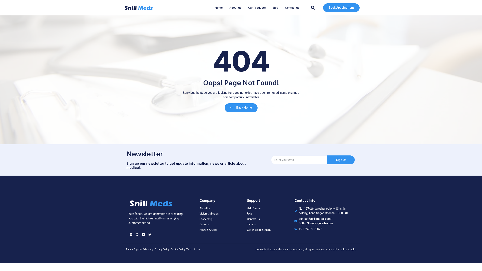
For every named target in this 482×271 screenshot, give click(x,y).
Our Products (257, 8)
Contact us (292, 8)
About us (235, 8)
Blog (275, 8)
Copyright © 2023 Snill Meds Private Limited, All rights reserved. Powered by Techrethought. (305, 249)
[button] (313, 7)
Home (219, 8)
